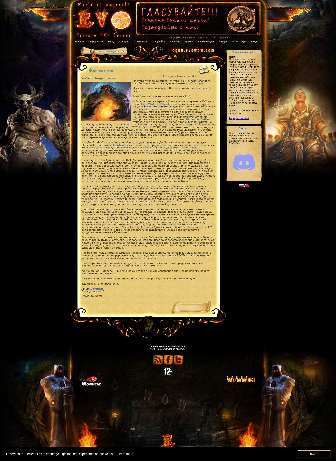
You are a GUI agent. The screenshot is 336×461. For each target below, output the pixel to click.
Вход (254, 41)
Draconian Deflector (199, 119)
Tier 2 (110, 211)
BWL (149, 106)
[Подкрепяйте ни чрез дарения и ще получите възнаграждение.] (198, 20)
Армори (188, 41)
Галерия (124, 41)
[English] (246, 186)
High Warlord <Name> (155, 104)
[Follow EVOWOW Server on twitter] (178, 364)
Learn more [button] (125, 454)
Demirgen (96, 288)
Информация (96, 41)
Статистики (140, 41)
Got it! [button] (314, 454)
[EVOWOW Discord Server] (244, 173)
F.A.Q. (111, 41)
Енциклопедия (206, 41)
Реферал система (239, 118)
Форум (223, 41)
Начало (79, 41)
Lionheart (119, 145)
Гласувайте (158, 41)
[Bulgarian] (241, 186)
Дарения (175, 41)
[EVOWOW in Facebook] (168, 364)
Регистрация (239, 41)
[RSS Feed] (158, 364)
